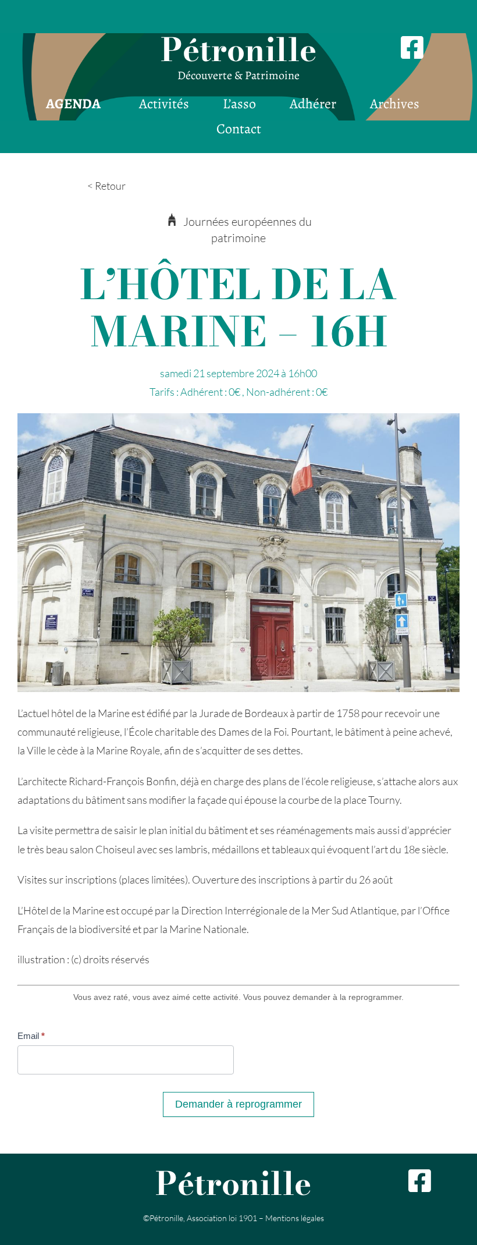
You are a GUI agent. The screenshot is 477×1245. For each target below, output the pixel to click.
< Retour (106, 185)
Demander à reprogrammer (238, 1104)
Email (31, 1036)
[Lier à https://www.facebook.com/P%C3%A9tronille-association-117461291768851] (427, 1181)
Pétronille (238, 49)
